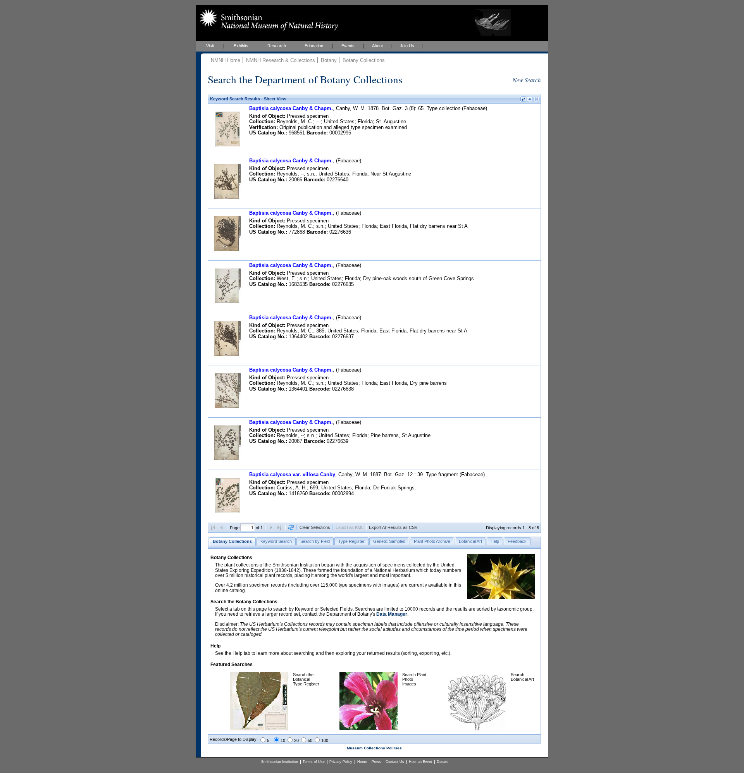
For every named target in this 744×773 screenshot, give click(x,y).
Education (314, 45)
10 (283, 740)
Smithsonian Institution (279, 762)
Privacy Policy (340, 762)
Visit (210, 45)
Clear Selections (315, 527)
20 (296, 740)
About (377, 45)
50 (310, 740)
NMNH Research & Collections (280, 60)
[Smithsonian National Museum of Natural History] (267, 19)
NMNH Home (225, 60)
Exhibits (241, 45)
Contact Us (395, 762)
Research (276, 45)
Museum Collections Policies (374, 748)
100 (324, 740)
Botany (329, 60)
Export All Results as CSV (393, 527)
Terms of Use (314, 762)
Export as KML (349, 527)
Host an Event (420, 762)
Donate (442, 762)
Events (348, 45)
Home (362, 762)
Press (376, 762)
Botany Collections (364, 60)
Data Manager (391, 614)
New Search (527, 80)
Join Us (407, 45)
